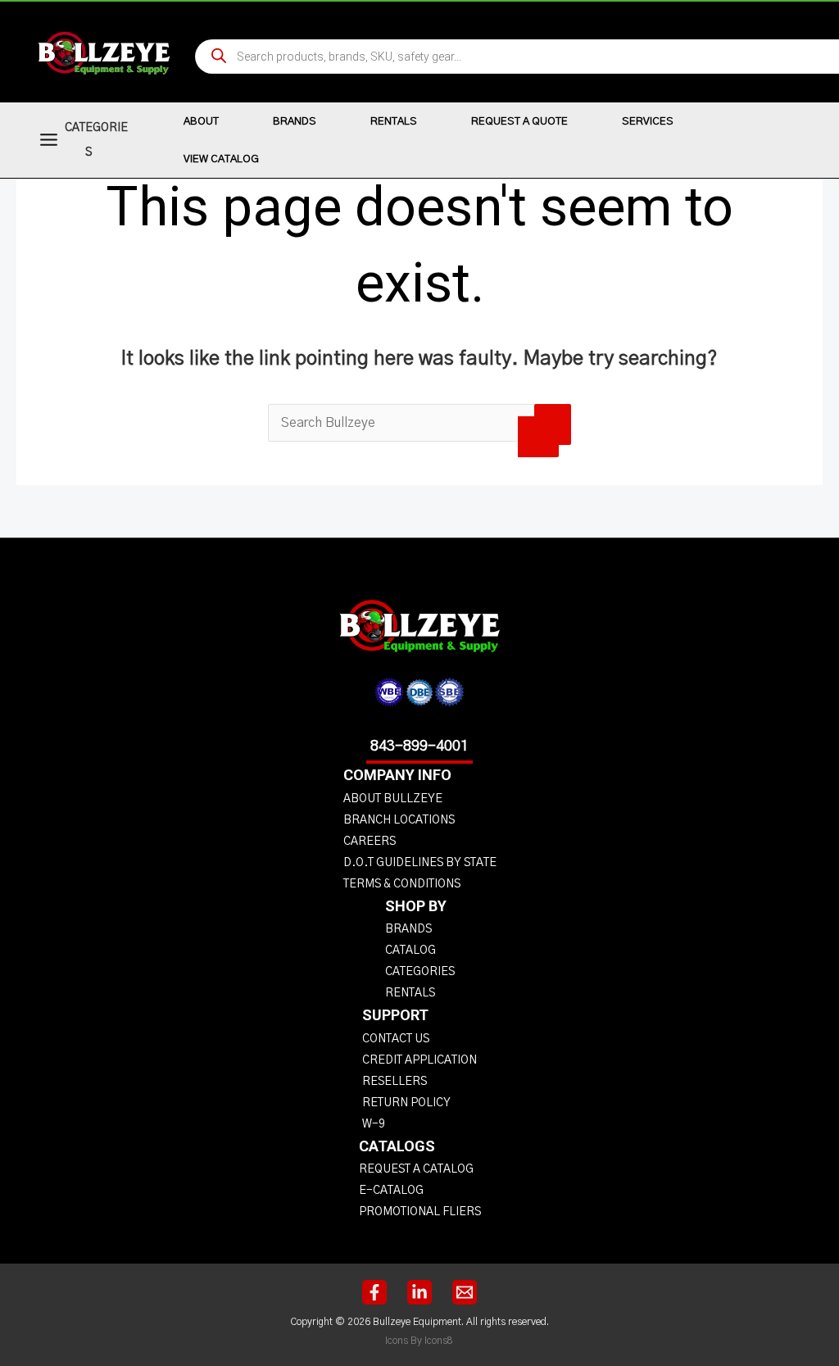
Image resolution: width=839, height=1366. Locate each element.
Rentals (393, 121)
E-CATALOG (391, 1190)
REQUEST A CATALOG (416, 1169)
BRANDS (408, 929)
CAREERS (369, 841)
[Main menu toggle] (49, 140)
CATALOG (410, 950)
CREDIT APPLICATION (419, 1060)
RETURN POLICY (406, 1103)
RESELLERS (394, 1081)
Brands (294, 121)
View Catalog (221, 159)
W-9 (373, 1124)
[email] (464, 1292)
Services (647, 121)
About (201, 121)
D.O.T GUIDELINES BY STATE (420, 863)
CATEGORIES (420, 972)
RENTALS (410, 993)
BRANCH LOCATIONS (399, 820)
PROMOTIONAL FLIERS (420, 1212)
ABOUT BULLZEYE (392, 799)
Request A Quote (519, 121)
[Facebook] (374, 1292)
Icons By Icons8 (419, 1341)
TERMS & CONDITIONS (401, 884)
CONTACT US (395, 1039)
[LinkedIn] (419, 1292)
